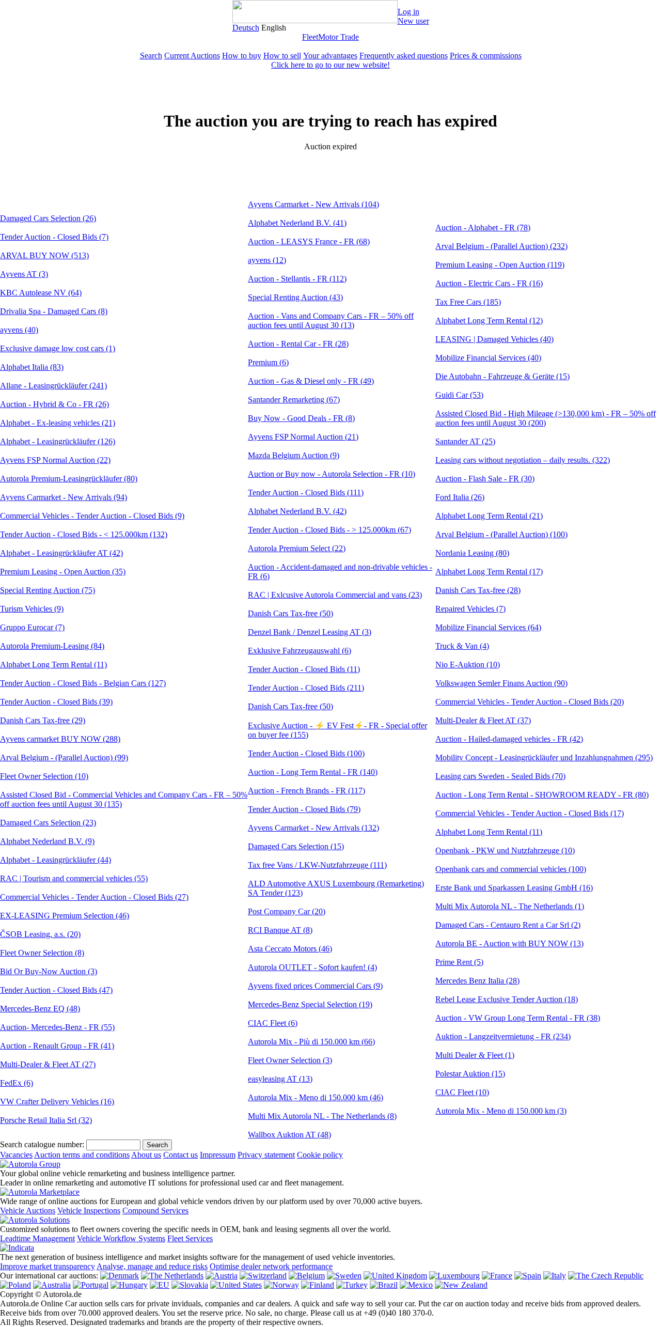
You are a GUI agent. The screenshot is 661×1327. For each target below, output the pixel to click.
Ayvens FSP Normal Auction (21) (303, 436)
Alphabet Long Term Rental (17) (489, 571)
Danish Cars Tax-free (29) (42, 720)
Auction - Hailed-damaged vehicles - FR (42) (509, 739)
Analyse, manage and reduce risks (152, 1266)
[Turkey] (352, 1285)
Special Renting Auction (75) (47, 590)
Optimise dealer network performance (271, 1266)
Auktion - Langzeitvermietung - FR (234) (503, 1036)
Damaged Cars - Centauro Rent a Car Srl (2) (507, 924)
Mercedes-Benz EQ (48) (40, 1008)
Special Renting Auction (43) (295, 297)
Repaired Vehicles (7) (470, 608)
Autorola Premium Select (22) (296, 548)
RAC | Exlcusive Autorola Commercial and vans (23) (335, 594)
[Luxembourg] (454, 1275)
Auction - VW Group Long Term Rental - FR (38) (517, 1017)
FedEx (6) (16, 1083)
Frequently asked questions (403, 55)
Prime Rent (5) (459, 962)
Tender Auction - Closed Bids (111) (306, 492)
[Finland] (317, 1285)
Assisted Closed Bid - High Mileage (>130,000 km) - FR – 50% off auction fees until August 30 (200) (545, 418)
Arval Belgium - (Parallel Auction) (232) (501, 246)
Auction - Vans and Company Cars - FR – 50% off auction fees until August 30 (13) (331, 320)
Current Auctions (192, 55)
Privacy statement (266, 1154)
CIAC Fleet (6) (272, 1023)
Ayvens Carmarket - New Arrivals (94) (63, 497)
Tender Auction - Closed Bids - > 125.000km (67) (329, 529)
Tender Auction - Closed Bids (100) (306, 753)
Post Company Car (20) (286, 911)
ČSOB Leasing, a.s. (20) (40, 934)
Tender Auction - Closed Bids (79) (304, 809)
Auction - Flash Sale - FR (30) (484, 478)
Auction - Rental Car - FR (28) (298, 343)
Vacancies (16, 1154)
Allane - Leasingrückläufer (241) (53, 385)
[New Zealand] (461, 1285)
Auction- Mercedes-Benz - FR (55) (57, 1027)
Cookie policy (320, 1154)
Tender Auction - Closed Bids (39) (56, 701)
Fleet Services (190, 1238)
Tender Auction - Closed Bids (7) (54, 236)
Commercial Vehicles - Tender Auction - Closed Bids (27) (94, 897)
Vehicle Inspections (88, 1210)
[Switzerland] (263, 1275)
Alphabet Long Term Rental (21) (489, 515)
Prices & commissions (486, 55)
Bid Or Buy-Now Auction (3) (48, 971)
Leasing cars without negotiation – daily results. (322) (522, 460)
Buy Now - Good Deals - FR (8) (301, 418)
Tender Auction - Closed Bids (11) (304, 669)
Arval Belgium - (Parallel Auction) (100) (501, 534)
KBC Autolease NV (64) (41, 292)
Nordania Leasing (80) (472, 553)
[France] (497, 1275)
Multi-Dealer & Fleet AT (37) (483, 720)
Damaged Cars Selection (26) (48, 218)
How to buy (241, 55)
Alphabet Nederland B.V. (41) (297, 222)
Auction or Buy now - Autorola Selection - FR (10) (331, 474)
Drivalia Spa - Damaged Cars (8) (53, 311)
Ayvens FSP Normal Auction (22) (55, 460)
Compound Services (155, 1210)
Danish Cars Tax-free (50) (290, 613)
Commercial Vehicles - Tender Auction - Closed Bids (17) (529, 813)
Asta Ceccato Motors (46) (290, 948)
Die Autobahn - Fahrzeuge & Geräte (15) (502, 376)
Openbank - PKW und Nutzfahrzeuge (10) (505, 850)
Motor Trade (338, 37)
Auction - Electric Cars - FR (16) (489, 283)
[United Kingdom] (395, 1275)
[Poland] (15, 1285)
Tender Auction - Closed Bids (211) (306, 687)
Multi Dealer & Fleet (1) (474, 1055)
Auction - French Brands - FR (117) (306, 790)
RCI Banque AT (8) (280, 930)
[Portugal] (90, 1285)
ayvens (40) (19, 329)
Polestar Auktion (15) (470, 1073)
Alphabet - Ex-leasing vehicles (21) (57, 422)
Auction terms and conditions (82, 1154)
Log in (408, 11)
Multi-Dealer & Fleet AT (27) (48, 1064)
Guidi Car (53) (459, 395)
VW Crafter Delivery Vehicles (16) (57, 1101)
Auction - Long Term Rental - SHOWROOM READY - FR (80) (542, 794)
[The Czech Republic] (605, 1275)
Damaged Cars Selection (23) (48, 822)
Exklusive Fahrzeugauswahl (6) (299, 650)
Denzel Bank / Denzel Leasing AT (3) (309, 632)
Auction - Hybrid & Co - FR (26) (54, 404)
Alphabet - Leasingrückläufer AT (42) (61, 553)
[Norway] (281, 1285)
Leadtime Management (37, 1238)
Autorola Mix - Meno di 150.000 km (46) (315, 1097)
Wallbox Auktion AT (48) (289, 1134)
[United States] (236, 1285)
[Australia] (52, 1285)
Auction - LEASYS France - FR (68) (309, 241)
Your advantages (330, 55)
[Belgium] (307, 1275)
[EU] (159, 1285)
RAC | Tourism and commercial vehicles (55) (74, 878)
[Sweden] (344, 1275)
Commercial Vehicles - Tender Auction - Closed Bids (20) (529, 701)
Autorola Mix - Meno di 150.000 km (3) (500, 1110)
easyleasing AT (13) (280, 1078)
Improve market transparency (47, 1266)
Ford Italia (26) (459, 497)
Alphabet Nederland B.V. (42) (297, 511)
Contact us (180, 1154)
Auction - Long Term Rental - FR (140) (312, 772)
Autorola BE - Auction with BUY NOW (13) (509, 943)
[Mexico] (416, 1285)
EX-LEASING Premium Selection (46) (64, 915)
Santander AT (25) (465, 441)
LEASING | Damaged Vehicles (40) (494, 339)
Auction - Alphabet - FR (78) (482, 227)
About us (146, 1154)
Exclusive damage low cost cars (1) (57, 348)
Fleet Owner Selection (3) (290, 1060)
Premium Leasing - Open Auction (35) (62, 571)
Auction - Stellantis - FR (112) (297, 278)
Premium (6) (268, 362)
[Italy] (554, 1275)
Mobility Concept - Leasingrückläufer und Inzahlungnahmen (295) (544, 757)
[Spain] (527, 1275)
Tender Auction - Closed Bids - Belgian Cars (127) (83, 683)
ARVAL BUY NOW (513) (44, 255)
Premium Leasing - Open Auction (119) (499, 264)
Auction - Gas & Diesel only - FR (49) (311, 381)
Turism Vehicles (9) (32, 608)
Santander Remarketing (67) (294, 399)
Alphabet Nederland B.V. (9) (47, 841)
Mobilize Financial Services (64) (488, 627)
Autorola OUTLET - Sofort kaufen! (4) (312, 967)
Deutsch (245, 27)
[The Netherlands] (172, 1275)
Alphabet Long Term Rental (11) (53, 664)
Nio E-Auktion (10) (467, 664)
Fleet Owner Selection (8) (42, 952)
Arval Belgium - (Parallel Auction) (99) (64, 757)
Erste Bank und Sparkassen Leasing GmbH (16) (514, 887)
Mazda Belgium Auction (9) (293, 455)
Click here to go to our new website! (330, 64)
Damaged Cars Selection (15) (296, 846)
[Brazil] (384, 1285)
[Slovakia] (189, 1285)
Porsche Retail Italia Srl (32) (46, 1120)
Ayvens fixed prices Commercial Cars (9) (315, 985)
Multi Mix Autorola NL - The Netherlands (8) (322, 1116)
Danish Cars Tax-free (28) (478, 590)
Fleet (310, 37)
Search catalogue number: (42, 1144)
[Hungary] (129, 1285)
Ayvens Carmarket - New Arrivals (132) (313, 827)
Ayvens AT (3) (24, 274)
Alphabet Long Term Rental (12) (489, 320)
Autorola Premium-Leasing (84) (52, 646)
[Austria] (222, 1275)
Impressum (217, 1154)
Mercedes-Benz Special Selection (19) (310, 1004)
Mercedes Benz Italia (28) (477, 980)
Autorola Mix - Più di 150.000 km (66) (311, 1041)
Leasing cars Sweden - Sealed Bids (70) (500, 776)
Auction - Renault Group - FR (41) (57, 1045)
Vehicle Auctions (27, 1210)
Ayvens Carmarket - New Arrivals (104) (313, 204)
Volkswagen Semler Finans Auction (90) (501, 683)
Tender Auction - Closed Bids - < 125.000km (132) (83, 534)
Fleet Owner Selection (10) (44, 776)
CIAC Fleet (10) (462, 1092)
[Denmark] (119, 1275)
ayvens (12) (267, 260)
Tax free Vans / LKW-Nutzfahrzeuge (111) (317, 865)
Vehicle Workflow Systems (121, 1238)
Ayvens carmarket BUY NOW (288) (60, 739)
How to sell (282, 55)
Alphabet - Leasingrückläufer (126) (57, 441)
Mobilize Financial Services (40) (488, 357)
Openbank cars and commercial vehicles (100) (510, 869)
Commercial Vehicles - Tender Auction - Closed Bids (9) (92, 515)
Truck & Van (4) (462, 646)
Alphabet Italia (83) (32, 367)
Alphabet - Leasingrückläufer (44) (55, 859)
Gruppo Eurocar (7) (32, 627)
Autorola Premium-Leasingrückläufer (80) (68, 478)
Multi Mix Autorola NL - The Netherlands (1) (509, 906)
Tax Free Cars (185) (468, 302)
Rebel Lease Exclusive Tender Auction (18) (506, 999)
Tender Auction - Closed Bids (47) (56, 990)
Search (151, 55)
